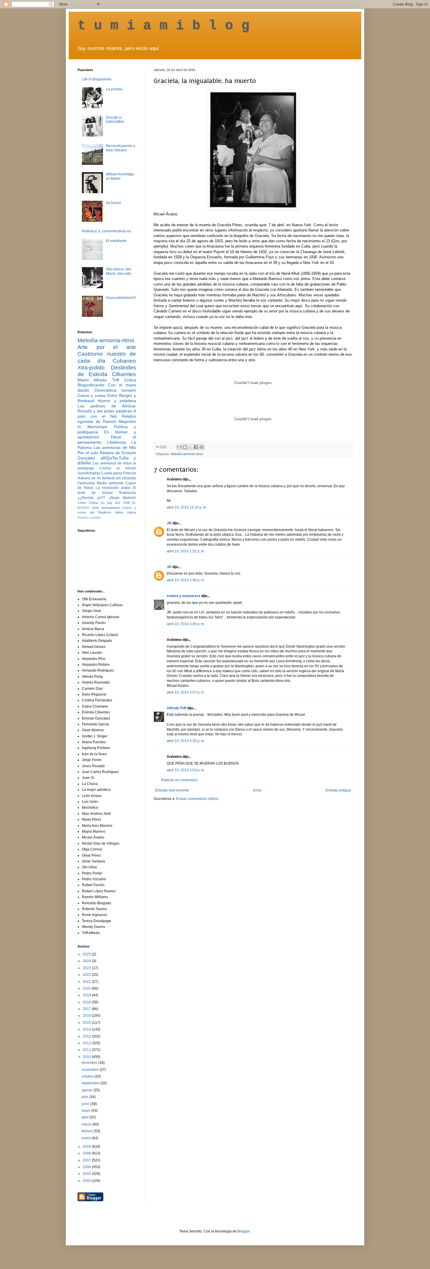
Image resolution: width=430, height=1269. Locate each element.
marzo (87, 1124)
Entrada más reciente (172, 790)
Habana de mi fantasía (96, 478)
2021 (87, 982)
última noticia (125, 512)
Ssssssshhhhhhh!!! (121, 298)
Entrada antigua (338, 790)
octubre (88, 1076)
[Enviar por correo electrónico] (179, 447)
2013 (87, 1036)
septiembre (91, 1083)
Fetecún (129, 473)
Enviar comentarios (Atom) (197, 799)
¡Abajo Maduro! (122, 498)
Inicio (257, 790)
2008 (87, 1153)
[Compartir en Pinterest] (201, 447)
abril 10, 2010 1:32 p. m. (186, 551)
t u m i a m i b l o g (164, 25)
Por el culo (88, 452)
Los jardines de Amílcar (107, 406)
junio (86, 1104)
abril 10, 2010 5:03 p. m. (186, 770)
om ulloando (126, 478)
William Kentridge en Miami (120, 176)
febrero (88, 1131)
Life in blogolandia (96, 79)
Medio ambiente (110, 483)
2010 (87, 1057)
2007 (87, 1160)
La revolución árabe (113, 488)
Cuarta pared (111, 473)
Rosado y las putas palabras (105, 411)
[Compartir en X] (190, 447)
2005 (87, 1174)
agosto (87, 1090)
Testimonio (127, 493)
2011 (87, 1050)
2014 (87, 1029)
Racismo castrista (89, 517)
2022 (87, 975)
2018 (87, 1002)
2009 (87, 1146)
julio (85, 1097)
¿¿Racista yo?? (91, 498)
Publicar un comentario (179, 780)
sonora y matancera (183, 596)
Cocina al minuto (117, 468)
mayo (86, 1111)
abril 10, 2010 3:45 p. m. (186, 624)
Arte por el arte (107, 347)
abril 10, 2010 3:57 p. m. (186, 692)
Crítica (130, 380)
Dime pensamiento (106, 507)
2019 (87, 995)
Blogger (244, 1231)
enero (87, 1138)
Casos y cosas (92, 395)
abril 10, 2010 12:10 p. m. (187, 507)
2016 (87, 1016)
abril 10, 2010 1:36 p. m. (186, 580)
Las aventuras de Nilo (115, 447)
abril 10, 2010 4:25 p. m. (186, 741)
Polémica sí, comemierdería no (106, 231)
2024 (87, 961)
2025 (87, 954)
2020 (87, 988)
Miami (83, 380)
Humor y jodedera (117, 400)
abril (86, 1117)
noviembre (90, 1070)
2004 (87, 1181)
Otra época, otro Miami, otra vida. (119, 271)
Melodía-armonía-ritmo (187, 454)
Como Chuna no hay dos (99, 502)
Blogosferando (91, 385)
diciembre (90, 1063)
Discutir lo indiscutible (115, 119)
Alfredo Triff (176, 708)
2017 (87, 1009)
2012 (87, 1043)
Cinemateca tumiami (115, 390)
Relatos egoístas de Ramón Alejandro (107, 419)
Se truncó (113, 203)
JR (169, 523)
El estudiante (116, 241)
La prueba (114, 89)
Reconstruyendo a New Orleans (120, 148)
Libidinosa (116, 442)
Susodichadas (89, 473)
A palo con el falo (107, 414)
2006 (87, 1167)
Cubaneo (124, 361)
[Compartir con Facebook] (196, 447)
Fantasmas (86, 483)
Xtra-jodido (91, 367)
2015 (87, 1023)
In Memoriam (92, 426)
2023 (87, 968)
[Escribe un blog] (185, 447)
